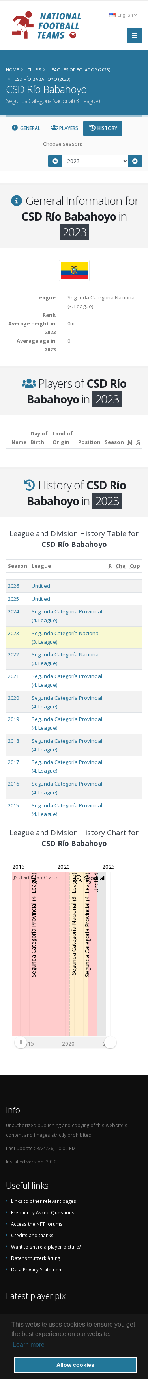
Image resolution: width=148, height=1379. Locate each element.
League (41, 565)
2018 (13, 740)
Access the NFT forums (37, 1224)
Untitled (41, 585)
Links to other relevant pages (43, 1201)
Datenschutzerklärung (35, 1258)
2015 (13, 805)
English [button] (125, 14)
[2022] (55, 161)
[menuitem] (65, 1042)
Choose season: (62, 143)
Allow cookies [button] (75, 1365)
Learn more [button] (29, 1344)
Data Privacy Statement (37, 1269)
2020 (13, 697)
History (106, 128)
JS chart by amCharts (35, 877)
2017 (13, 762)
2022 (13, 654)
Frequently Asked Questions (43, 1212)
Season (17, 565)
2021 (13, 676)
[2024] (135, 161)
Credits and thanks (32, 1235)
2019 (13, 719)
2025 (13, 598)
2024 (13, 611)
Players (68, 128)
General (29, 128)
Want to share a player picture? (46, 1246)
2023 (13, 633)
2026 (13, 585)
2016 (13, 783)
